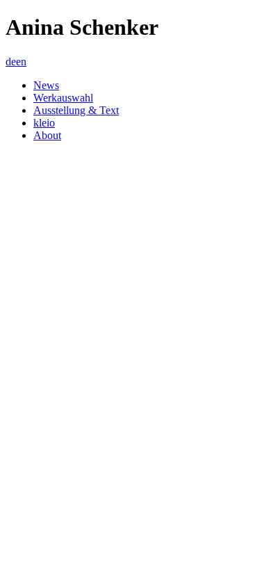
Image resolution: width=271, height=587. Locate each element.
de (11, 61)
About (47, 135)
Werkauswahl (63, 98)
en (21, 61)
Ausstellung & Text (76, 110)
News (46, 85)
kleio (44, 123)
